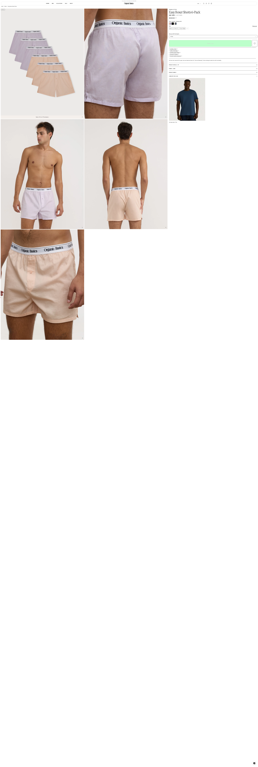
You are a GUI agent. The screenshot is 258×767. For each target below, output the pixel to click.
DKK (198, 3)
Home (2, 6)
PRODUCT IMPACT (172, 72)
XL (181, 28)
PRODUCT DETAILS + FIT (174, 64)
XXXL (187, 28)
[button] (203, 3)
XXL (184, 28)
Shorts (6, 6)
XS (170, 28)
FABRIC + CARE (172, 68)
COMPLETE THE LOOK (173, 76)
